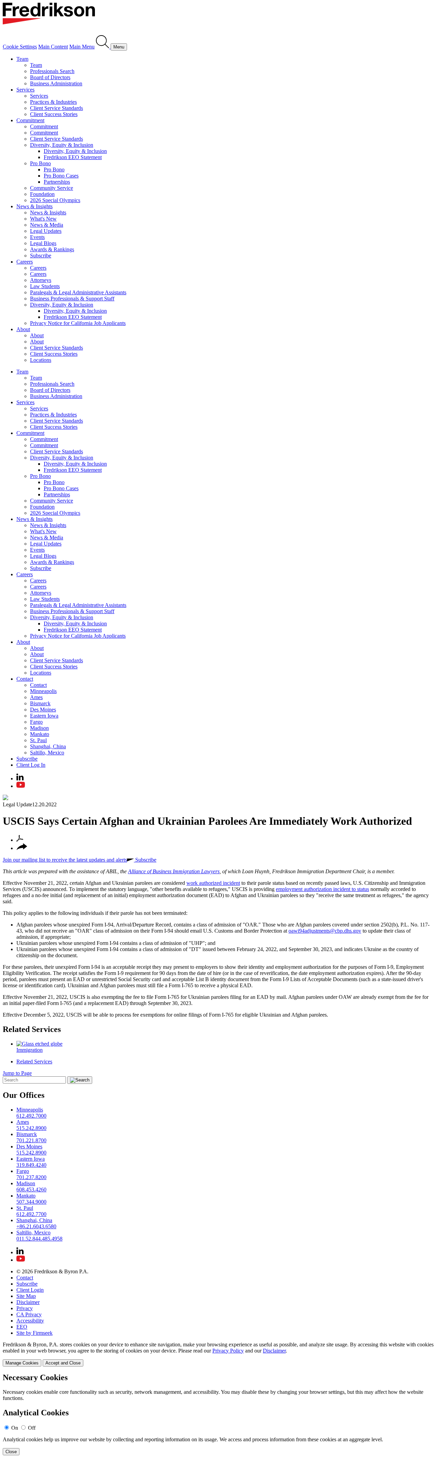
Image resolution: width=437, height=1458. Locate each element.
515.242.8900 (31, 1128)
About (23, 329)
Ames (36, 697)
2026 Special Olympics (55, 200)
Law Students (45, 286)
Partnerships (57, 182)
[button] (21, 848)
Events (37, 237)
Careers (24, 262)
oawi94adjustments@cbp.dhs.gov (324, 931)
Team (22, 59)
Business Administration (56, 83)
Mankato (39, 734)
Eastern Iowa (44, 716)
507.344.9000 (31, 1202)
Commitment (30, 120)
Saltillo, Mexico (47, 752)
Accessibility (30, 1320)
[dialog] (218, 1354)
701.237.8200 (31, 1177)
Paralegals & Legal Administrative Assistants (78, 292)
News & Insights (34, 206)
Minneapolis (43, 691)
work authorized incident (213, 883)
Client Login (30, 1290)
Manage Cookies (22, 1362)
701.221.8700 (31, 1140)
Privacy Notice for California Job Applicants (78, 323)
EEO (21, 1327)
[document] (218, 1414)
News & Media (46, 225)
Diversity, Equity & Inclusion (61, 145)
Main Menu (82, 46)
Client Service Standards (56, 108)
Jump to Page (17, 1073)
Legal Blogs (43, 243)
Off (32, 1428)
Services (25, 90)
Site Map (26, 1296)
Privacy (24, 1308)
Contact (24, 679)
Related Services (32, 1029)
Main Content (53, 46)
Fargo (36, 722)
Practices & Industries (53, 102)
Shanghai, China (48, 746)
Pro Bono (40, 163)
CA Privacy (29, 1314)
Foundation (42, 194)
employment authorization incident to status (322, 889)
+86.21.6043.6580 (36, 1226)
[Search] (103, 46)
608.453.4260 (31, 1189)
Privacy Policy (228, 1351)
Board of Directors (50, 77)
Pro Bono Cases (61, 176)
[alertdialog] (218, 1414)
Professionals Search (52, 71)
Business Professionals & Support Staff (72, 298)
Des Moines (43, 709)
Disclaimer (28, 1302)
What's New (43, 219)
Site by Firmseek (34, 1333)
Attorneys (40, 280)
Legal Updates (45, 231)
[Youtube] (20, 786)
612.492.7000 (31, 1116)
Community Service (51, 188)
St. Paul (38, 740)
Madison (39, 728)
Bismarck (40, 703)
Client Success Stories (53, 114)
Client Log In (30, 765)
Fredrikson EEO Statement (73, 157)
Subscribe (40, 255)
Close (11, 1451)
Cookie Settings (20, 46)
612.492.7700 (31, 1214)
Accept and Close (63, 1362)
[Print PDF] (19, 840)
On (14, 1428)
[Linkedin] (20, 778)
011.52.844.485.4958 (39, 1239)
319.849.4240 (31, 1165)
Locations (40, 360)
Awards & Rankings (52, 249)
